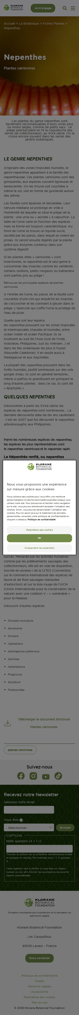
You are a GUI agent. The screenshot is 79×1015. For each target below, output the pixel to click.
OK (39, 538)
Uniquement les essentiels (39, 548)
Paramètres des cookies (39, 530)
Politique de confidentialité (42, 519)
